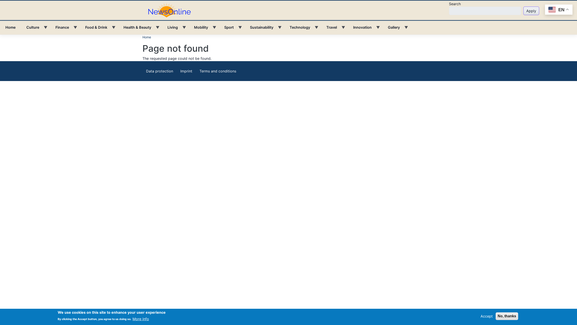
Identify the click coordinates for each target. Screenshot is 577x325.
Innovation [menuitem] (360, 29)
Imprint (186, 71)
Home (146, 37)
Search (455, 4)
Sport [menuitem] (226, 29)
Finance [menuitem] (59, 29)
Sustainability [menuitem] (259, 29)
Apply (531, 11)
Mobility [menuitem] (198, 29)
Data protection (159, 71)
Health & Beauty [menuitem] (134, 29)
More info (141, 318)
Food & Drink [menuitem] (93, 29)
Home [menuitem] (10, 27)
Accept (487, 316)
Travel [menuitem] (329, 29)
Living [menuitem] (170, 29)
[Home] (171, 10)
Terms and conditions (217, 71)
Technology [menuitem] (297, 29)
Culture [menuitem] (30, 29)
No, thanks (507, 316)
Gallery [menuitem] (391, 29)
